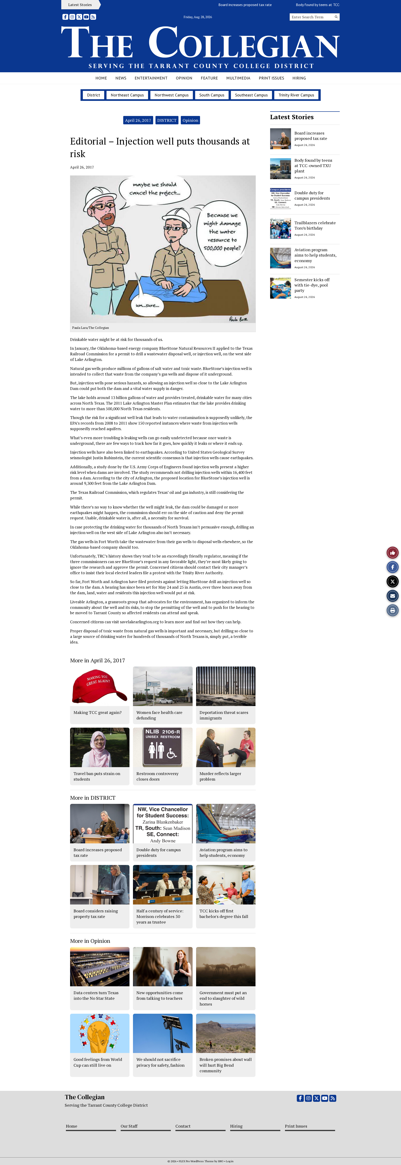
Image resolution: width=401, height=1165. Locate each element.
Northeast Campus (127, 95)
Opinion (184, 78)
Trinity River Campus (296, 95)
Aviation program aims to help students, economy (315, 255)
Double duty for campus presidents (312, 195)
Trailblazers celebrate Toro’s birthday (315, 225)
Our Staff (129, 1126)
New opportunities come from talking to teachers (159, 995)
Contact (183, 1126)
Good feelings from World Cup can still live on (98, 1062)
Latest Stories (292, 116)
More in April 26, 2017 (97, 660)
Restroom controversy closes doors (157, 776)
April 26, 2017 (138, 120)
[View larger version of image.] (163, 249)
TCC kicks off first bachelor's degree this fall (224, 913)
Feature (209, 78)
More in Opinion (90, 940)
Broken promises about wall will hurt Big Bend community (226, 1064)
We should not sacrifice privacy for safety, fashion (160, 1062)
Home (101, 78)
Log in (229, 1161)
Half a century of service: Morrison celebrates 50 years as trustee (159, 916)
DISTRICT (167, 120)
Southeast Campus (251, 95)
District (93, 95)
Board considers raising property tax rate (96, 913)
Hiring (299, 78)
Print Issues (271, 78)
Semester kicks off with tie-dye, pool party (312, 285)
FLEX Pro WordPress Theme (196, 1161)
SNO (220, 1161)
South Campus (211, 95)
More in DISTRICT (93, 797)
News (120, 78)
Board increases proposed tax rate (222, 4)
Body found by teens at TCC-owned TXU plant (310, 4)
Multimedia (238, 78)
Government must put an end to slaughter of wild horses (223, 998)
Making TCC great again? (98, 712)
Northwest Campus (172, 95)
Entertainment (151, 78)
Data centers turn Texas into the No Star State (96, 995)
